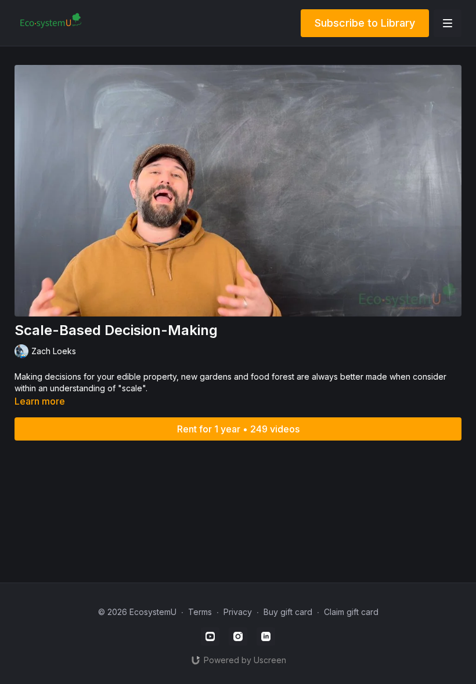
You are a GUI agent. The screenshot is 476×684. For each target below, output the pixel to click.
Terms (200, 612)
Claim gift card (351, 612)
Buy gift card (288, 612)
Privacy (237, 612)
